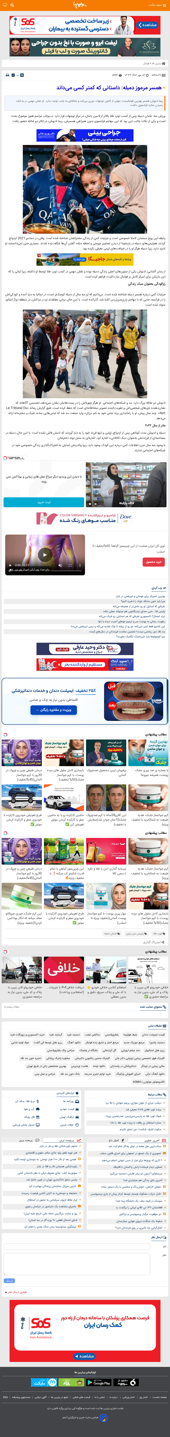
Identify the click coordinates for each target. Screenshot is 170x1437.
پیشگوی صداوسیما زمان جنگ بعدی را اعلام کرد (50, 1227)
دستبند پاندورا (157, 1042)
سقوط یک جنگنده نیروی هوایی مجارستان (139, 1221)
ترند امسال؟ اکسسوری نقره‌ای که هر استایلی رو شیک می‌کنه (132, 616)
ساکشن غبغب (92, 1035)
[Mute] (95, 503)
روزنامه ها (68, 1101)
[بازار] (71, 1383)
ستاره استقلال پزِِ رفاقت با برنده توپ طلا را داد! (135, 1123)
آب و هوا (29, 1109)
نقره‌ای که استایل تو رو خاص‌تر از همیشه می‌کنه (139, 606)
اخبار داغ (114, 1140)
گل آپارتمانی (109, 1050)
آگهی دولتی (41, 1397)
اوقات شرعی (67, 1125)
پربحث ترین (26, 1140)
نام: (164, 1246)
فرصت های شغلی (81, 1397)
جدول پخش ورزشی (24, 1125)
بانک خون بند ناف (70, 1074)
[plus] (22, 75)
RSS (5, 1397)
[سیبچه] (126, 1383)
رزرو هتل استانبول (155, 1050)
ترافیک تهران (67, 1117)
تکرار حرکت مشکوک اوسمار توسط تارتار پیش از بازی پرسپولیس (126, 1194)
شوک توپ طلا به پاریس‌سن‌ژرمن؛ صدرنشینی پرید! (133, 1116)
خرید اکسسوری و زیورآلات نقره (28, 1035)
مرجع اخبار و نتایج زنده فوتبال (102, 1042)
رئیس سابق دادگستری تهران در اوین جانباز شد (51, 1179)
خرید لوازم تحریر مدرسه (98, 1074)
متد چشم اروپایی (130, 1050)
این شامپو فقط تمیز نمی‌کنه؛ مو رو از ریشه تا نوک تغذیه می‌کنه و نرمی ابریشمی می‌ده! (118, 627)
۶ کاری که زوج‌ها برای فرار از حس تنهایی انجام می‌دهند (132, 1160)
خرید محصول (154, 562)
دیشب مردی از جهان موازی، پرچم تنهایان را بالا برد (133, 1103)
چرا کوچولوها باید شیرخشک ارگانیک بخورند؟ (140, 637)
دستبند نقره (73, 1035)
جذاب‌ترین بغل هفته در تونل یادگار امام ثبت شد (134, 1146)
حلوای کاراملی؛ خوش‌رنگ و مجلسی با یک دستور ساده (131, 1187)
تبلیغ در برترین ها (59, 1397)
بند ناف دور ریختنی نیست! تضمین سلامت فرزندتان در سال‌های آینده (127, 632)
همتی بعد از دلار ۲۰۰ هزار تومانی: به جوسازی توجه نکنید (45, 1159)
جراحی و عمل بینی (45, 1074)
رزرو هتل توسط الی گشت (48, 1042)
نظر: (164, 1255)
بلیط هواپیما (130, 1035)
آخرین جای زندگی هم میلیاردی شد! (142, 1180)
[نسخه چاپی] (7, 75)
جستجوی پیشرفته (21, 1397)
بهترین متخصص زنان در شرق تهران (46, 1066)
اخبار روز (144, 1397)
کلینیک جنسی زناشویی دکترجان (92, 1058)
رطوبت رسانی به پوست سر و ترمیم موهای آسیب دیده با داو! (131, 622)
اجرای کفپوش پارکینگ (128, 1074)
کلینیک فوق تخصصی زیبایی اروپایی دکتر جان (140, 1058)
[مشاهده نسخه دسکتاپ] (5, 5)
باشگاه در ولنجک (88, 1050)
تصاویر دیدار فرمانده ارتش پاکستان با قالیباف (137, 1167)
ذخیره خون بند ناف (30, 1058)
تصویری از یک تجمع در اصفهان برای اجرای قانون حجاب (130, 1153)
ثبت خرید (44, 502)
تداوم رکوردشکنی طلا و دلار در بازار (58, 1146)
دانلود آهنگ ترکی (155, 1074)
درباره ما (114, 1397)
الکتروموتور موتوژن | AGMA (149, 1082)
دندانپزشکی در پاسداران (123, 1066)
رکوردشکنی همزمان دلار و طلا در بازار (57, 1166)
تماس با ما (100, 1397)
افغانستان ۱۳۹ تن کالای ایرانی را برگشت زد (139, 1208)
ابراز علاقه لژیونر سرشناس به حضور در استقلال (52, 1200)
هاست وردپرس (79, 1066)
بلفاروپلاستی (112, 1035)
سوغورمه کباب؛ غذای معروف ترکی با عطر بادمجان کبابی (47, 1173)
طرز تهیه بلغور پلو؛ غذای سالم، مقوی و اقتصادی (51, 1153)
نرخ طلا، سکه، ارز (25, 1101)
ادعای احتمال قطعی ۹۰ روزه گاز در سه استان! (53, 1220)
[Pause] (89, 503)
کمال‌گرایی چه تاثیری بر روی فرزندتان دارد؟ (138, 1228)
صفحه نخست (160, 1397)
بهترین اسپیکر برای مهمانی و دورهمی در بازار (140, 596)
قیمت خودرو (67, 1109)
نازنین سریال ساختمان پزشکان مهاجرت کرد (52, 1186)
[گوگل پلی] (99, 1383)
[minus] (13, 75)
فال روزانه (29, 1117)
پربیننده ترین (67, 1140)
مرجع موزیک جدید (134, 1042)
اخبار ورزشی (129, 1397)
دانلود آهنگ (73, 1042)
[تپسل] (5, 458)
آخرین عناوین (151, 1140)
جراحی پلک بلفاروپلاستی (60, 1050)
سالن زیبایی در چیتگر (153, 1066)
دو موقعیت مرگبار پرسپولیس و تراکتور (140, 1214)
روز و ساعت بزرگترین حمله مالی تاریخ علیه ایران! (50, 1213)
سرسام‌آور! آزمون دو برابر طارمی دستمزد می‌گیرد (136, 1174)
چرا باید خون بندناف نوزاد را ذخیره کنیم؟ (143, 601)
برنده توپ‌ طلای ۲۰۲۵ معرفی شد (143, 1110)
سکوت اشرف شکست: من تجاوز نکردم (140, 1129)
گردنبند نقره (56, 1035)
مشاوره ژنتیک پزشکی (58, 1058)
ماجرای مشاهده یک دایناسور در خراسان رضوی (50, 1206)
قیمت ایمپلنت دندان (153, 1035)
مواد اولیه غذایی (20, 1042)
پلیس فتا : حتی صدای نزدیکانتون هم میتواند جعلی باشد (134, 611)
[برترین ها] (80, 5)
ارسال (9, 1280)
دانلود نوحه (99, 1066)
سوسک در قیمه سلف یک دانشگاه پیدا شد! (139, 1201)
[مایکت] (44, 1383)
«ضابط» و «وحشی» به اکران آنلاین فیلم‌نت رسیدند (49, 1193)
